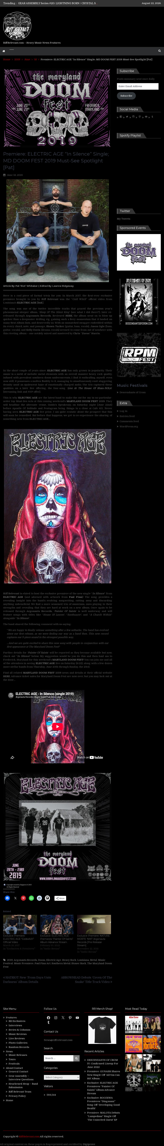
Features (11, 1017)
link (40, 302)
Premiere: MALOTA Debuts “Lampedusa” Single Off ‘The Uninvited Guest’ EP (103, 1116)
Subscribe (126, 95)
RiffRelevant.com (29, 1136)
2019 (10, 960)
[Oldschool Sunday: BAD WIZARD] (134, 1063)
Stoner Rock (78, 963)
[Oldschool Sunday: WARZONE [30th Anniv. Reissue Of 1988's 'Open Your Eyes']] (134, 1025)
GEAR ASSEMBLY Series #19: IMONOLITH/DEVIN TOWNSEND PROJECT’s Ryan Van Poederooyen (79, 3)
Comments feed (129, 421)
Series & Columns (19, 1029)
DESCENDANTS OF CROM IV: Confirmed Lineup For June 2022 (102, 1064)
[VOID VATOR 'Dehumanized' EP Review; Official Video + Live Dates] (134, 1044)
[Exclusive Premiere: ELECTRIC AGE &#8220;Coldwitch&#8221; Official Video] (20, 924)
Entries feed (127, 416)
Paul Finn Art (42, 963)
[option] (58, 3)
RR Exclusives (17, 1021)
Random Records (19, 1047)
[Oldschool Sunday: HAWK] (152, 1025)
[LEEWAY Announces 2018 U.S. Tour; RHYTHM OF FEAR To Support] (134, 1083)
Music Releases (18, 1055)
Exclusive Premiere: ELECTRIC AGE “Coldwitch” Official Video (18, 939)
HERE (69, 315)
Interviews (15, 1025)
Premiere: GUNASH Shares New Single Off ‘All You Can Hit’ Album (103, 1075)
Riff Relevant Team (20, 1091)
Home (9, 1100)
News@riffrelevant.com (58, 1040)
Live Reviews (17, 1038)
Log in (123, 411)
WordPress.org (129, 426)
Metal (93, 960)
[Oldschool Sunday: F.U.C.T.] (152, 1063)
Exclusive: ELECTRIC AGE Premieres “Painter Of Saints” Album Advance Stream (56, 939)
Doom (41, 960)
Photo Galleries (18, 1042)
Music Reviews (18, 1034)
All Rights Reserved (13, 887)
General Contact (18, 1071)
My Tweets (123, 218)
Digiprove (89, 1144)
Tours (12, 1059)
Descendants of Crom (133, 392)
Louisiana (83, 960)
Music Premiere (23, 963)
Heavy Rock (69, 960)
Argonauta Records (25, 960)
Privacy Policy (17, 1096)
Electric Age (53, 960)
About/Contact (14, 1068)
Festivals (14, 1063)
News (9, 1051)
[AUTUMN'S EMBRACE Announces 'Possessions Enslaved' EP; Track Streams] (152, 1044)
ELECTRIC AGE (13, 597)
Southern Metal (61, 963)
